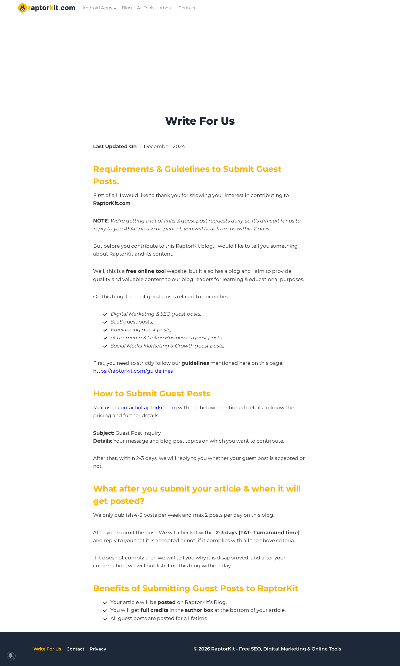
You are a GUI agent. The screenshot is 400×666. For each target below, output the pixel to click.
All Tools (145, 8)
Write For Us (47, 649)
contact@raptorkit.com (147, 407)
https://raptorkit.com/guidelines (133, 371)
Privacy (98, 649)
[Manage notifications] (10, 655)
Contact (187, 8)
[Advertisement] (200, 69)
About (166, 8)
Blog (127, 8)
